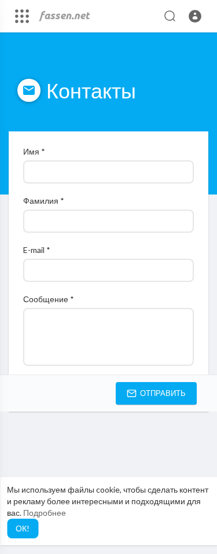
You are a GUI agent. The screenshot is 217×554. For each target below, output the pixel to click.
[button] (195, 16)
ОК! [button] (23, 528)
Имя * (34, 151)
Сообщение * (48, 299)
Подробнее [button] (44, 513)
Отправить (162, 393)
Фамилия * (43, 201)
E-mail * (36, 250)
